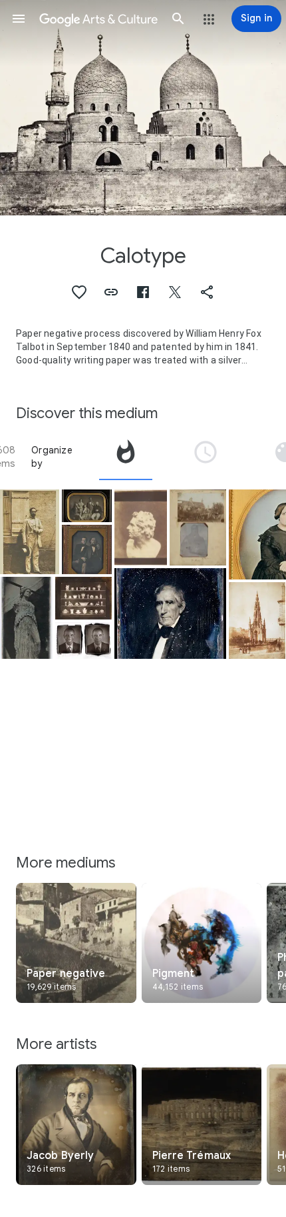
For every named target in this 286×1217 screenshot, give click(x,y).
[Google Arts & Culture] (98, 18)
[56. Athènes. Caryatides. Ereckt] (26, 618)
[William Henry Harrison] (170, 613)
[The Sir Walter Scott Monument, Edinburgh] (257, 620)
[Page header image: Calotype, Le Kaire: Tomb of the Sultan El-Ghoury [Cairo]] (143, 107)
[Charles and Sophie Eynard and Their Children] (87, 505)
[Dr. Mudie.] (198, 527)
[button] (19, 19)
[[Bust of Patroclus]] (140, 527)
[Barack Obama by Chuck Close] (83, 640)
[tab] (125, 456)
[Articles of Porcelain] (83, 598)
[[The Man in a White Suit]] (29, 531)
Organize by (51, 456)
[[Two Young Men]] (87, 549)
